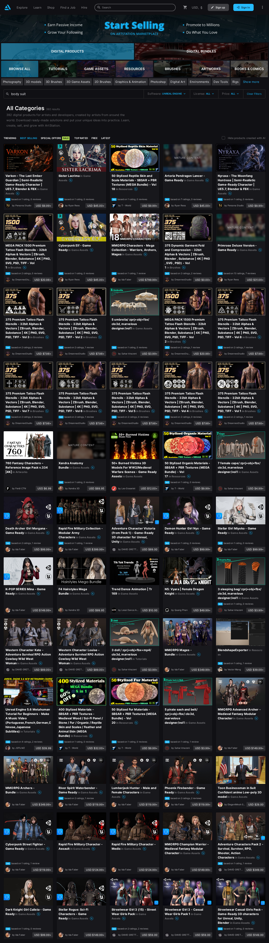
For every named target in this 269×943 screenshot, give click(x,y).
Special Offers (55, 138)
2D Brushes (103, 82)
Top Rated (81, 138)
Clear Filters (254, 93)
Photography (12, 82)
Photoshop (158, 82)
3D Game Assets (78, 82)
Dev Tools (221, 82)
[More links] (262, 7)
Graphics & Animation (130, 82)
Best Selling (28, 138)
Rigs (235, 82)
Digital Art (177, 82)
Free (94, 138)
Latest (105, 138)
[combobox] (135, 7)
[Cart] (185, 7)
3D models (33, 82)
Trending (10, 138)
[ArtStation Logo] (7, 7)
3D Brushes (54, 82)
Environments (199, 82)
